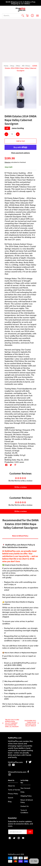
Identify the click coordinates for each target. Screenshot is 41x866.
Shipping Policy (26, 796)
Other (18, 66)
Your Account (25, 788)
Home (6, 66)
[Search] (23, 15)
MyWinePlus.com (13, 854)
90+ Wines (26, 66)
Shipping (7, 162)
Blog (9, 801)
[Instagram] (9, 765)
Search (10, 798)
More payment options (20, 153)
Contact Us (24, 806)
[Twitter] (30, 762)
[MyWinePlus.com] (20, 9)
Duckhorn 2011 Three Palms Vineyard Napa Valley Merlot (30, 723)
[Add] (18, 134)
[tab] (20, 536)
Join (30, 832)
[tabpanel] (20, 624)
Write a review (20, 487)
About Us (11, 786)
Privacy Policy (13, 794)
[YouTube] (13, 765)
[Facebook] (26, 762)
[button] (27, 15)
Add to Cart (20, 141)
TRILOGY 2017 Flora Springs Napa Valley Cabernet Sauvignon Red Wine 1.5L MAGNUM (12, 723)
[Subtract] (6, 134)
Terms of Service (14, 790)
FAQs (22, 792)
